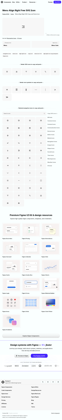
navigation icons (11, 38)
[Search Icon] (24, 113)
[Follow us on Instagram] (58, 382)
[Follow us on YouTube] (53, 382)
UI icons (19, 38)
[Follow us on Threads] (48, 382)
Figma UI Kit (5, 14)
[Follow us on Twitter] (43, 382)
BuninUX (58, 413)
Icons (12, 14)
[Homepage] (2, 2)
